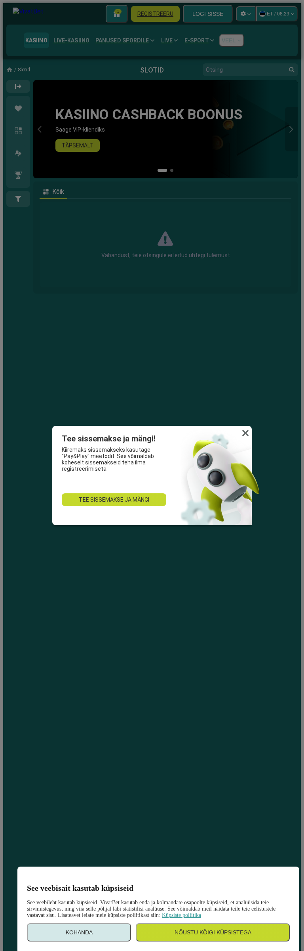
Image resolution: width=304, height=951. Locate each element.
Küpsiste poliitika (181, 915)
